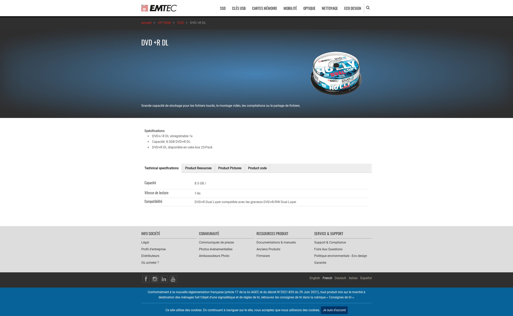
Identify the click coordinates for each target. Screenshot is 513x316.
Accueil (146, 23)
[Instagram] (155, 279)
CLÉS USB (239, 8)
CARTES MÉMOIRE (264, 8)
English (315, 278)
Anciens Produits (268, 249)
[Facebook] (146, 279)
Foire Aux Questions (328, 249)
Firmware (263, 256)
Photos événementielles (215, 249)
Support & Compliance (330, 242)
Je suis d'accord (334, 310)
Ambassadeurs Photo (214, 256)
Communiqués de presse (216, 242)
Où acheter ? (150, 263)
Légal (145, 242)
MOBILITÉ (290, 8)
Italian (353, 278)
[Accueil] (159, 8)
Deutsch (340, 278)
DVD (180, 23)
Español (366, 278)
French (327, 278)
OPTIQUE (309, 8)
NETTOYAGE (330, 8)
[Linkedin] (164, 279)
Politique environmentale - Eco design (340, 256)
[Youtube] (173, 279)
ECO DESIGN (352, 8)
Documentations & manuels (276, 242)
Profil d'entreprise (153, 249)
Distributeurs (150, 256)
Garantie (320, 263)
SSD (223, 8)
